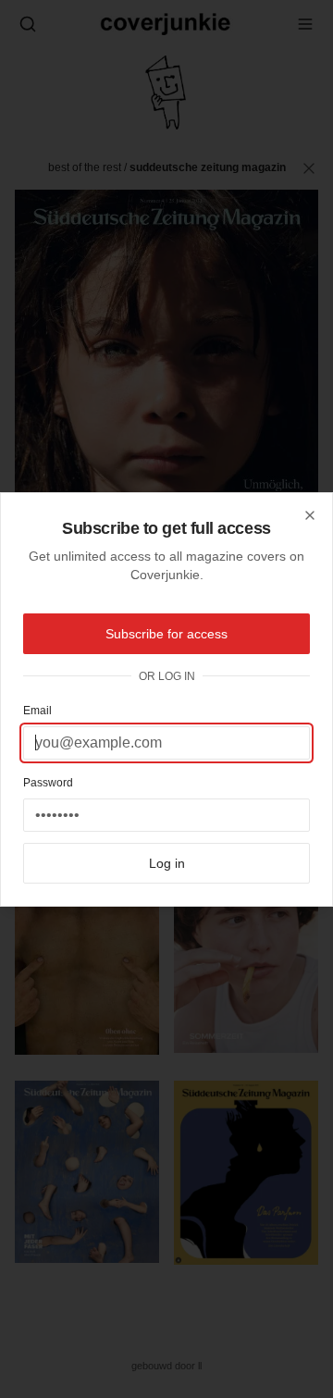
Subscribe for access (166, 633)
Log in (167, 863)
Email (37, 710)
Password (48, 782)
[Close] (309, 515)
